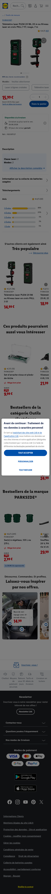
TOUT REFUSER (25, 470)
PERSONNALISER (25, 461)
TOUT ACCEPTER (25, 452)
